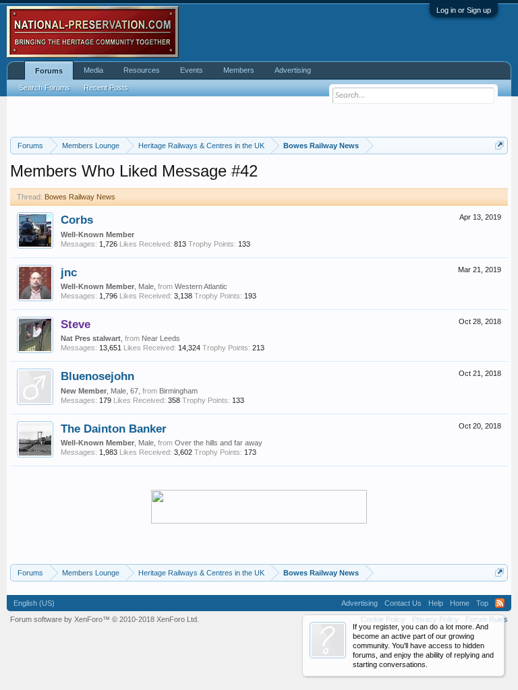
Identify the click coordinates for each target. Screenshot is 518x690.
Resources (141, 70)
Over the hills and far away (218, 443)
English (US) (34, 603)
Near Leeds (161, 338)
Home (459, 603)
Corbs (77, 219)
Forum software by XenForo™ (104, 619)
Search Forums (44, 88)
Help (435, 603)
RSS (500, 603)
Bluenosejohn (97, 376)
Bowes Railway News (80, 197)
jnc (69, 272)
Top (482, 603)
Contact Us (403, 603)
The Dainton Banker (114, 428)
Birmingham (178, 391)
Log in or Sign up (463, 10)
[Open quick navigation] (499, 145)
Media (93, 70)
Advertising (293, 70)
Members (238, 70)
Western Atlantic (201, 286)
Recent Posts (106, 88)
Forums (49, 71)
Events (191, 70)
